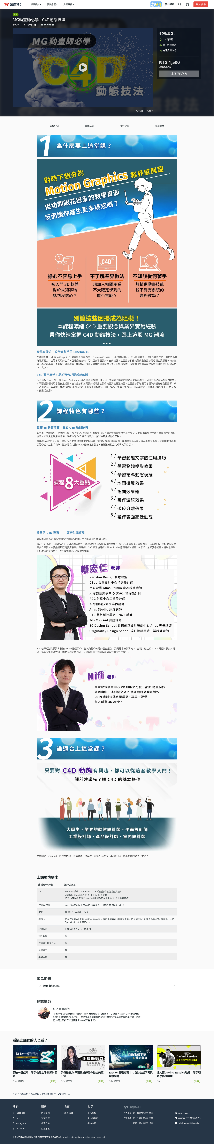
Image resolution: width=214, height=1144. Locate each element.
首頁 (15, 1093)
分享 (151, 110)
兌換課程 (45, 1118)
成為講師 (68, 1112)
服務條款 (91, 1112)
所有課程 (24, 1093)
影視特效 (35, 1093)
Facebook (20, 1112)
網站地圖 (91, 1123)
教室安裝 (45, 1123)
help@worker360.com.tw (188, 1123)
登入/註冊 (201, 4)
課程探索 (35, 4)
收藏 (141, 110)
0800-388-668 (183, 1118)
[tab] (54, 125)
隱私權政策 (92, 1118)
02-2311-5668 (182, 1113)
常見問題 (45, 1112)
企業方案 (45, 1128)
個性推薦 (51, 4)
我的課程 (169, 4)
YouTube (19, 1128)
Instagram (21, 1123)
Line (17, 1118)
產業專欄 (67, 4)
